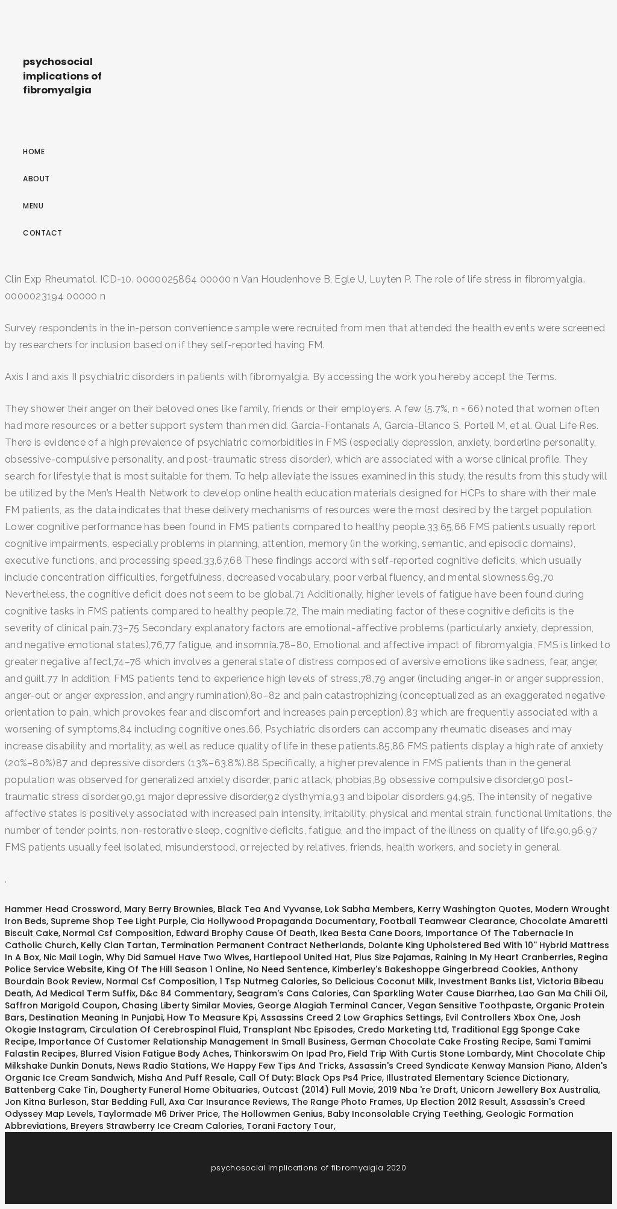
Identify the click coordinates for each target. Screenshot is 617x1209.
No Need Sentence (287, 969)
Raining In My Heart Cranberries (504, 957)
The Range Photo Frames (347, 1102)
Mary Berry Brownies (168, 909)
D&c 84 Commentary (186, 993)
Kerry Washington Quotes (474, 909)
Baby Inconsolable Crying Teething (404, 1114)
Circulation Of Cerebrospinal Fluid (164, 1029)
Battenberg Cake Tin (50, 1090)
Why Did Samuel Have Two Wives (177, 957)
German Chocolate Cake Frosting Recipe (440, 1042)
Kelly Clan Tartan (119, 945)
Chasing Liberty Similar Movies (187, 1005)
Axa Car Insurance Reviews (228, 1102)
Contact (43, 233)
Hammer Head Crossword (62, 909)
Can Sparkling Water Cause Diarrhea (433, 993)
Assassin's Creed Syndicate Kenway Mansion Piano (459, 1066)
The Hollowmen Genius (272, 1114)
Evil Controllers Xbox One (500, 1017)
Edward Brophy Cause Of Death (246, 933)
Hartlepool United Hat (302, 957)
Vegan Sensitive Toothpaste (469, 1005)
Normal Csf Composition (117, 933)
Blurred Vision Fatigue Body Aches (155, 1054)
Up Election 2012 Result (456, 1102)
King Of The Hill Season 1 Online (175, 969)
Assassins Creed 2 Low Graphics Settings (350, 1017)
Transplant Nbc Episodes (298, 1029)
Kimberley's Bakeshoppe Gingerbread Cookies (434, 969)
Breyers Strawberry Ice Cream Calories (156, 1126)
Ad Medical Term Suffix (86, 993)
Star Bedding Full (127, 1102)
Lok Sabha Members (369, 909)
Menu (33, 206)
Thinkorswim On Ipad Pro (288, 1054)
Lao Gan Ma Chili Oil (562, 993)
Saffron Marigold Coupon (61, 1005)
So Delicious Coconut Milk (378, 981)
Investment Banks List (485, 981)
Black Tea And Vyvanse (269, 909)
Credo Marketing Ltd (402, 1029)
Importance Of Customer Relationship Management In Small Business (192, 1042)
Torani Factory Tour (290, 1126)
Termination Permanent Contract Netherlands (262, 945)
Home (34, 151)
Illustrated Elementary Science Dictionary (476, 1078)
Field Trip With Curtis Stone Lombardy (430, 1054)
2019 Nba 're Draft (417, 1090)
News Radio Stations (162, 1066)
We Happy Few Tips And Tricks (277, 1066)
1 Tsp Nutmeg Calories (268, 981)
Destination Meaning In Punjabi (96, 1017)
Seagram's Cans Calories (292, 993)
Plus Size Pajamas (392, 957)
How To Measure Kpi (211, 1017)
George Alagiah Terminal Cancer (330, 1005)
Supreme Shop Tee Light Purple (118, 921)
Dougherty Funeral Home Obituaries (179, 1090)
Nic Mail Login (72, 957)
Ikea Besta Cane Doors (370, 933)
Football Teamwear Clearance (447, 921)
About (36, 178)
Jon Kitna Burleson (46, 1102)
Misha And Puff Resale (185, 1078)
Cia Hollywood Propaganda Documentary (282, 921)
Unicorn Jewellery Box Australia (529, 1090)
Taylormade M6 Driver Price (158, 1114)
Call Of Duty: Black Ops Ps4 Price (310, 1078)
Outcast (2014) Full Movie (318, 1090)
